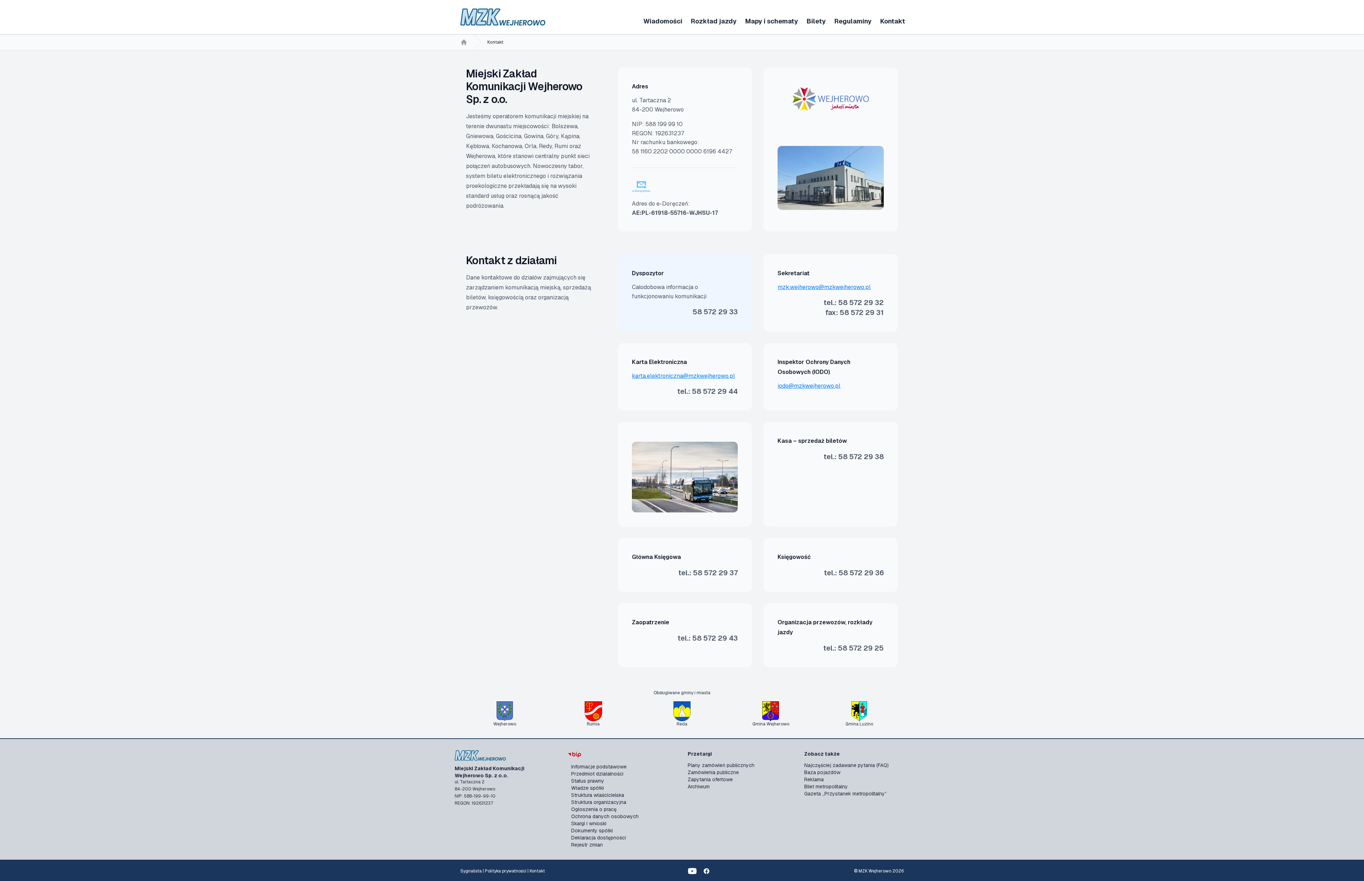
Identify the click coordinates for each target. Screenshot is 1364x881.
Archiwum (699, 786)
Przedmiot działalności (597, 774)
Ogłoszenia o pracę (594, 809)
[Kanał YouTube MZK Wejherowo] (692, 871)
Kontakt (892, 21)
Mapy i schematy (771, 21)
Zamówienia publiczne (713, 772)
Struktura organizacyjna (598, 802)
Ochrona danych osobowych (605, 816)
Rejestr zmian (587, 845)
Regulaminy (853, 21)
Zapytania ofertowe (710, 779)
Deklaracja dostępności (598, 837)
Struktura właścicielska (597, 795)
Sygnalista (471, 871)
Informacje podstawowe (599, 766)
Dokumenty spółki (592, 830)
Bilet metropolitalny (826, 786)
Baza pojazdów (822, 772)
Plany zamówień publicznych (721, 765)
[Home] (463, 42)
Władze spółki (587, 788)
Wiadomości (662, 21)
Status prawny (587, 781)
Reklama (814, 779)
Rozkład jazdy (714, 21)
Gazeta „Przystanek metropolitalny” (845, 793)
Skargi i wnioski (588, 823)
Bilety (816, 21)
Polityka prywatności (505, 871)
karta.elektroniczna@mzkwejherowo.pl (683, 376)
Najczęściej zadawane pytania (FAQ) (846, 765)
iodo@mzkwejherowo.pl (809, 386)
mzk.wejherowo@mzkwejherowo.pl (824, 287)
